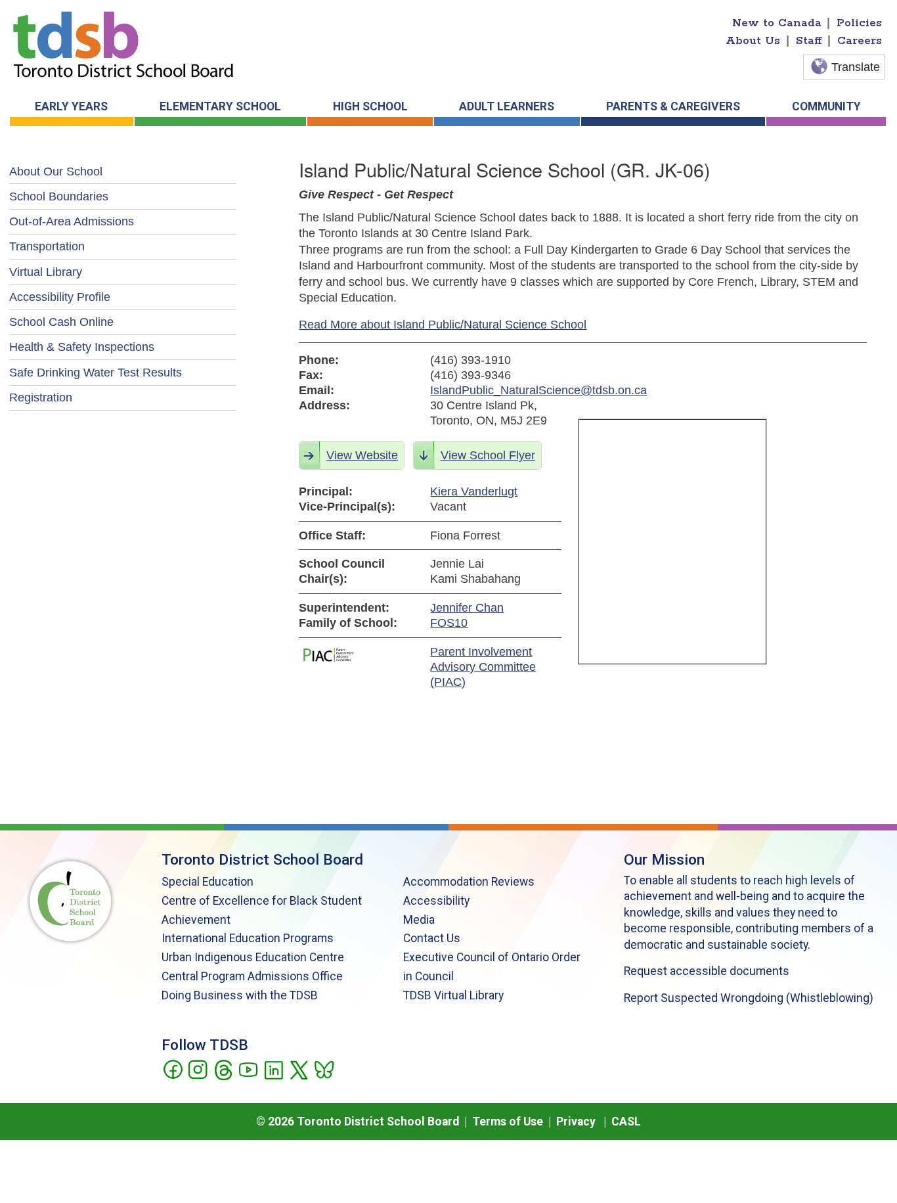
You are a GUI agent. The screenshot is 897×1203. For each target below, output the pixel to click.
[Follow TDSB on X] (298, 1069)
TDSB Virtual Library (453, 995)
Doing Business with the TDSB (240, 995)
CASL (626, 1121)
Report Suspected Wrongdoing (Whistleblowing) (748, 998)
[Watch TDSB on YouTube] (248, 1069)
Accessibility (436, 900)
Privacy (576, 1121)
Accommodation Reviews (469, 881)
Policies (859, 23)
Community (826, 106)
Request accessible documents (706, 971)
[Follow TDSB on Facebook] (172, 1069)
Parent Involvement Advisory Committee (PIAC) (483, 667)
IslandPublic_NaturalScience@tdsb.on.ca (495, 390)
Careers (859, 41)
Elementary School (220, 106)
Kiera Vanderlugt (473, 491)
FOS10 (449, 622)
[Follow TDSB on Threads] (223, 1069)
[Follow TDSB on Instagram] (197, 1069)
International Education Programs (248, 938)
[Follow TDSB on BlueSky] (323, 1069)
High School (370, 106)
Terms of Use (507, 1121)
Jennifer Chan (467, 607)
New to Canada (776, 23)
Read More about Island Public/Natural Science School (442, 324)
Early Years (71, 106)
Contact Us (431, 938)
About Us (753, 41)
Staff (809, 41)
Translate (855, 67)
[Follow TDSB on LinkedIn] (273, 1069)
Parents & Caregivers (673, 106)
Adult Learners (506, 106)
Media (419, 919)
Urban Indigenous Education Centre (253, 957)
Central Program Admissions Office (252, 976)
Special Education (207, 881)
